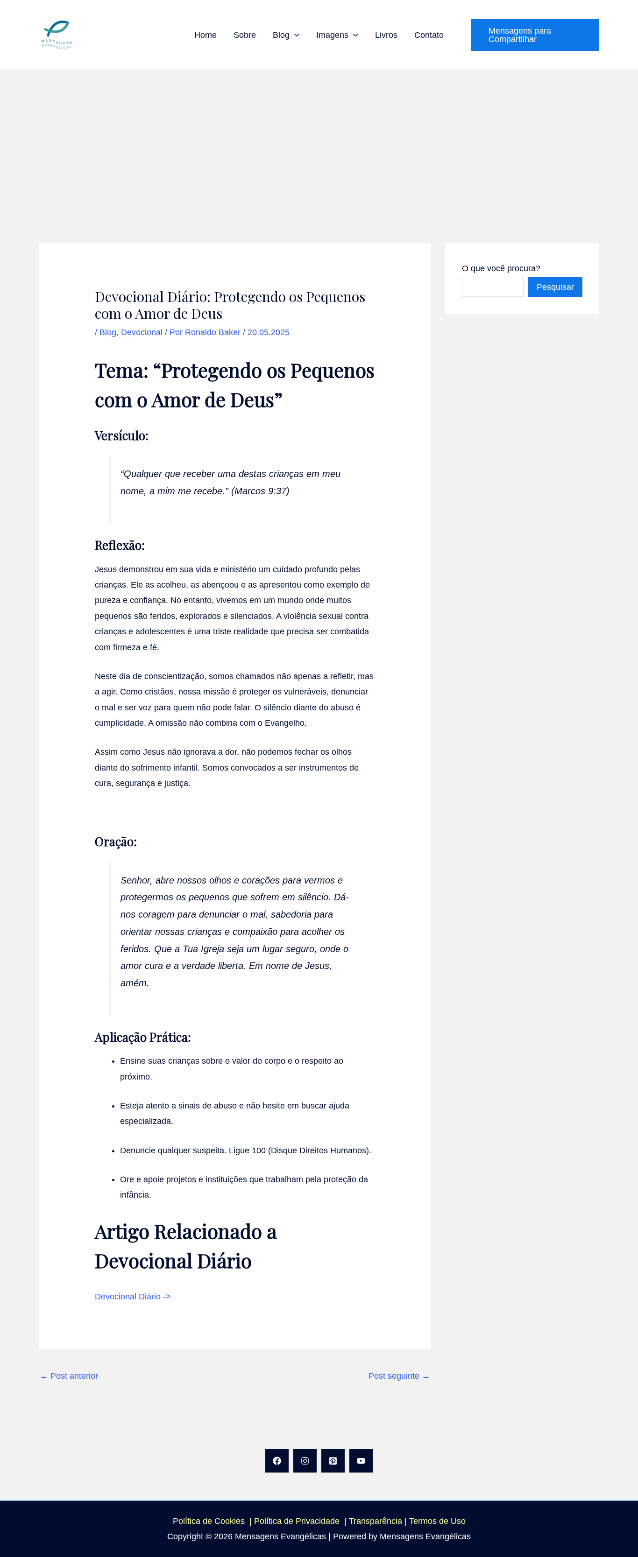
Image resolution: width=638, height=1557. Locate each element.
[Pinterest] (333, 1461)
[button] (294, 35)
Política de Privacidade (299, 1521)
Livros (386, 35)
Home (205, 35)
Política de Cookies (209, 1521)
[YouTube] (361, 1461)
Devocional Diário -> (133, 1296)
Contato (429, 35)
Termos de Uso (437, 1521)
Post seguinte (399, 1376)
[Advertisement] (319, 139)
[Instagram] (305, 1461)
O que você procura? (501, 268)
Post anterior (69, 1376)
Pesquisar (555, 287)
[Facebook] (277, 1461)
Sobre (245, 35)
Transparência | (379, 1521)
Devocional (142, 332)
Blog (281, 35)
